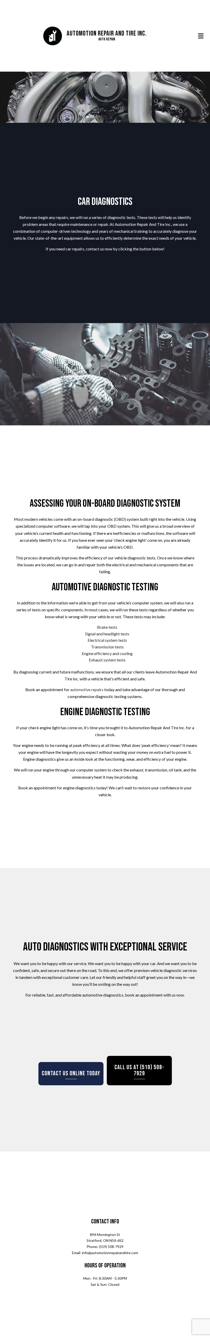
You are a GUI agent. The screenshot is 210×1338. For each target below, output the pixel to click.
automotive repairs (86, 690)
